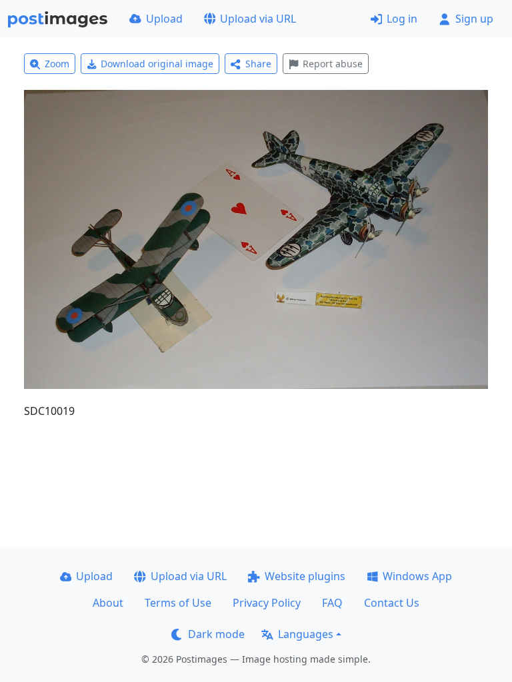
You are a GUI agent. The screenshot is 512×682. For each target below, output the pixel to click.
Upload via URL (258, 18)
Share (258, 63)
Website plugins (305, 576)
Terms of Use (178, 602)
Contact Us (391, 602)
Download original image (157, 63)
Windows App (417, 576)
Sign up (474, 18)
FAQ (332, 602)
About (108, 602)
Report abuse (333, 63)
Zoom (57, 63)
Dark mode (216, 634)
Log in (402, 18)
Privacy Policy (267, 602)
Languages (305, 634)
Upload (164, 18)
